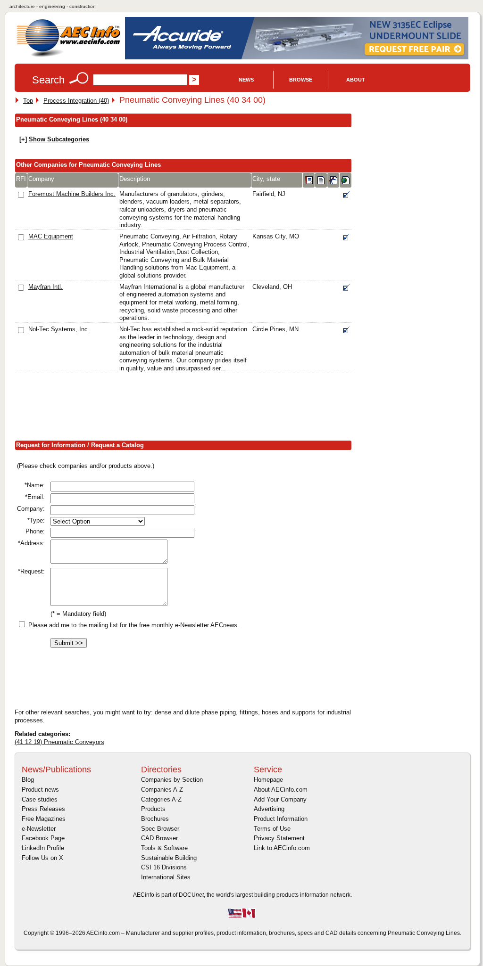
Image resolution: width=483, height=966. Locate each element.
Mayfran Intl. (45, 286)
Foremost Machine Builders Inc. (72, 193)
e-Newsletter (39, 828)
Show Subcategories (59, 139)
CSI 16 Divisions (164, 867)
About (355, 79)
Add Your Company (280, 799)
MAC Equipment (50, 236)
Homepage (268, 779)
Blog (28, 779)
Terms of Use (272, 828)
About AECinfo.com (281, 789)
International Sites (166, 877)
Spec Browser (160, 828)
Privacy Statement (279, 838)
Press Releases (43, 808)
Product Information (281, 818)
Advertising (269, 808)
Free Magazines (44, 818)
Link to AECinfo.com (282, 847)
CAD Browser (159, 838)
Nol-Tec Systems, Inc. (59, 329)
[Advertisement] (186, 408)
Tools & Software (164, 847)
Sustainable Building (169, 857)
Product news (40, 789)
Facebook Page (43, 838)
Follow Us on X (42, 857)
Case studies (40, 799)
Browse (300, 79)
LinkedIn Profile (43, 847)
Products (153, 808)
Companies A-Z (162, 789)
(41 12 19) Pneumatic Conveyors (59, 741)
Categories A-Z (161, 799)
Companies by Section (172, 779)
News (246, 79)
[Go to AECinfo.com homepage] (68, 55)
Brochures (155, 818)
